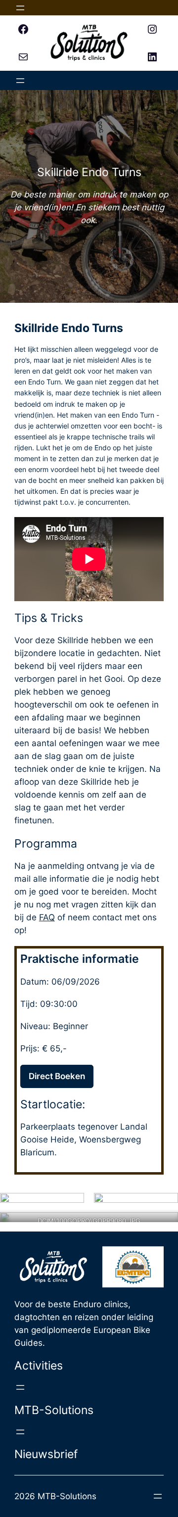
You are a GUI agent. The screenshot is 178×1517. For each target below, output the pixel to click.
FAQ (47, 917)
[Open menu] (20, 8)
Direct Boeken (57, 1076)
